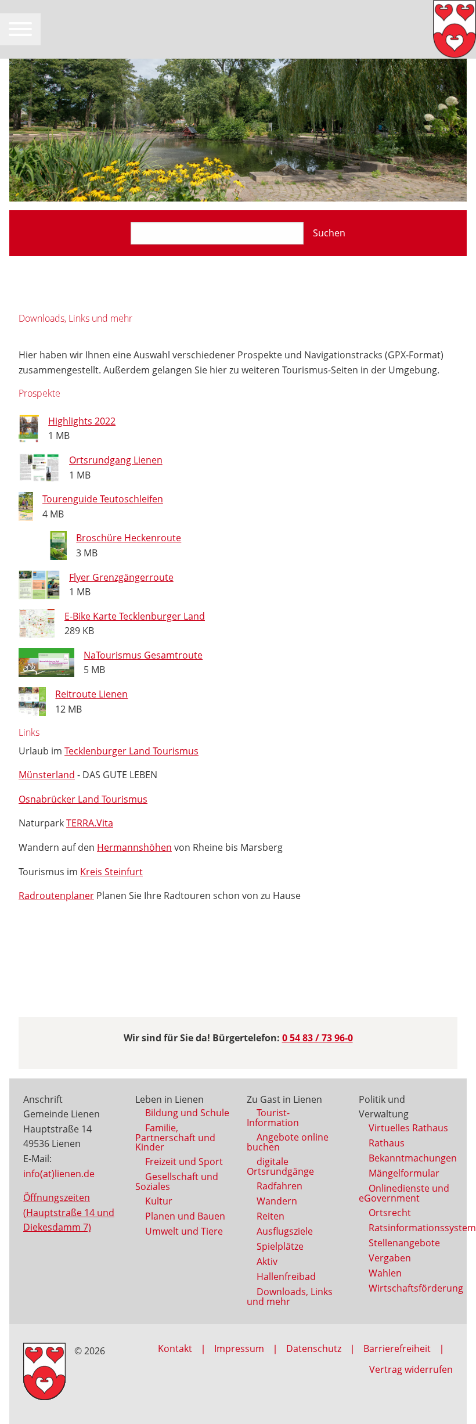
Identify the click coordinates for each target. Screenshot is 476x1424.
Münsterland (47, 774)
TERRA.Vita (89, 823)
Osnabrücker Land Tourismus (83, 799)
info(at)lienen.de (59, 1173)
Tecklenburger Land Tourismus (131, 751)
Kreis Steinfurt (111, 871)
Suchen (329, 232)
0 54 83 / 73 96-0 (317, 1037)
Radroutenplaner (56, 895)
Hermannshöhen (134, 847)
